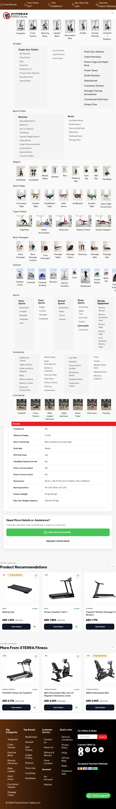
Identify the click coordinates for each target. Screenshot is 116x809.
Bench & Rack (19, 111)
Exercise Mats (50, 375)
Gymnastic (83, 330)
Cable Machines (92, 56)
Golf (21, 323)
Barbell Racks (75, 124)
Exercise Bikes (11, 754)
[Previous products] (106, 566)
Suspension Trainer (74, 384)
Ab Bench (24, 125)
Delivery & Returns (49, 754)
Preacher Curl (26, 69)
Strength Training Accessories (93, 92)
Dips (21, 61)
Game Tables (19, 186)
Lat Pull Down (58, 50)
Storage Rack (75, 140)
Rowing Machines (12, 762)
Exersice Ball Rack (77, 128)
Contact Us (48, 741)
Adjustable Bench (27, 121)
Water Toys (81, 312)
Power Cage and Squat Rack (96, 64)
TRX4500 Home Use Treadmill (17, 693)
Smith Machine (92, 75)
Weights (17, 162)
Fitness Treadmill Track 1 (55, 612)
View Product (16, 626)
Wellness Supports (98, 377)
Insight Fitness (28, 756)
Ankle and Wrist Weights (26, 370)
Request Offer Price (58, 541)
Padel (61, 311)
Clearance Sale (67, 772)
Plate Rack (73, 132)
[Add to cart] (34, 627)
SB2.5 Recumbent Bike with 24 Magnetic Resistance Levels (59, 694)
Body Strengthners (50, 362)
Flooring (47, 386)
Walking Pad (8, 612)
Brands (16, 423)
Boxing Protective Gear (103, 317)
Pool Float (83, 318)
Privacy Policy (65, 746)
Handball (43, 315)
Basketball (24, 307)
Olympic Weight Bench (30, 136)
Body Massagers (21, 237)
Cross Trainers (11, 746)
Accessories (18, 352)
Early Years (49, 378)
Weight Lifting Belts (100, 366)
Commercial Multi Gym (96, 99)
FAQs (64, 752)
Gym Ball (73, 357)
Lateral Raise (25, 81)
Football (23, 311)
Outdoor (17, 265)
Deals (64, 765)
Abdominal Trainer (24, 359)
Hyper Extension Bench (30, 144)
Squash (62, 319)
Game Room (49, 390)
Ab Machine (25, 53)
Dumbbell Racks (76, 120)
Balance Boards (26, 379)
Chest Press (25, 57)
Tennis (62, 315)
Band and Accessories (25, 388)
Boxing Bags (102, 325)
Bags (22, 375)
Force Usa (30, 768)
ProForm (29, 763)
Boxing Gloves (102, 309)
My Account (48, 778)
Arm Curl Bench (27, 129)
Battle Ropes (50, 357)
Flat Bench (24, 132)
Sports (16, 295)
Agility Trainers (26, 364)
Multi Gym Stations (94, 51)
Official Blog (65, 759)
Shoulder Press (26, 77)
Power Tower (91, 70)
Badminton (64, 307)
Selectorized (90, 80)
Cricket (42, 311)
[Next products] (113, 566)
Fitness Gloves (50, 382)
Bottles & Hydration (48, 369)
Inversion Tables (27, 156)
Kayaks (82, 321)
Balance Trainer (26, 383)
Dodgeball (43, 319)
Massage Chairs (11, 793)
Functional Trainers (94, 85)
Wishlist (48, 784)
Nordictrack (31, 737)
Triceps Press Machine (29, 73)
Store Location (48, 762)
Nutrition (73, 361)
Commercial (18, 395)
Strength (17, 43)
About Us (48, 747)
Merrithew (30, 778)
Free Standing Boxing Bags (103, 342)
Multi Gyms (10, 777)
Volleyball (24, 319)
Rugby (42, 307)
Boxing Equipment (103, 302)
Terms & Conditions (67, 738)
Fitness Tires (90, 104)
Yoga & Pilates (19, 211)
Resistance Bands (74, 373)
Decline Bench (26, 152)
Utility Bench (25, 140)
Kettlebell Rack (75, 136)
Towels (97, 361)
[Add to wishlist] (36, 575)
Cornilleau (30, 773)
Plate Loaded (11, 770)
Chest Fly (24, 65)
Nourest (29, 742)
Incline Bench (26, 148)
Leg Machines (58, 54)
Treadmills (12, 739)
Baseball (23, 315)
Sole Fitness (28, 748)
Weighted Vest (100, 372)
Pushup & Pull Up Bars (75, 367)
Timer (96, 357)
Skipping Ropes (76, 379)
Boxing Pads (102, 332)
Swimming (83, 307)
